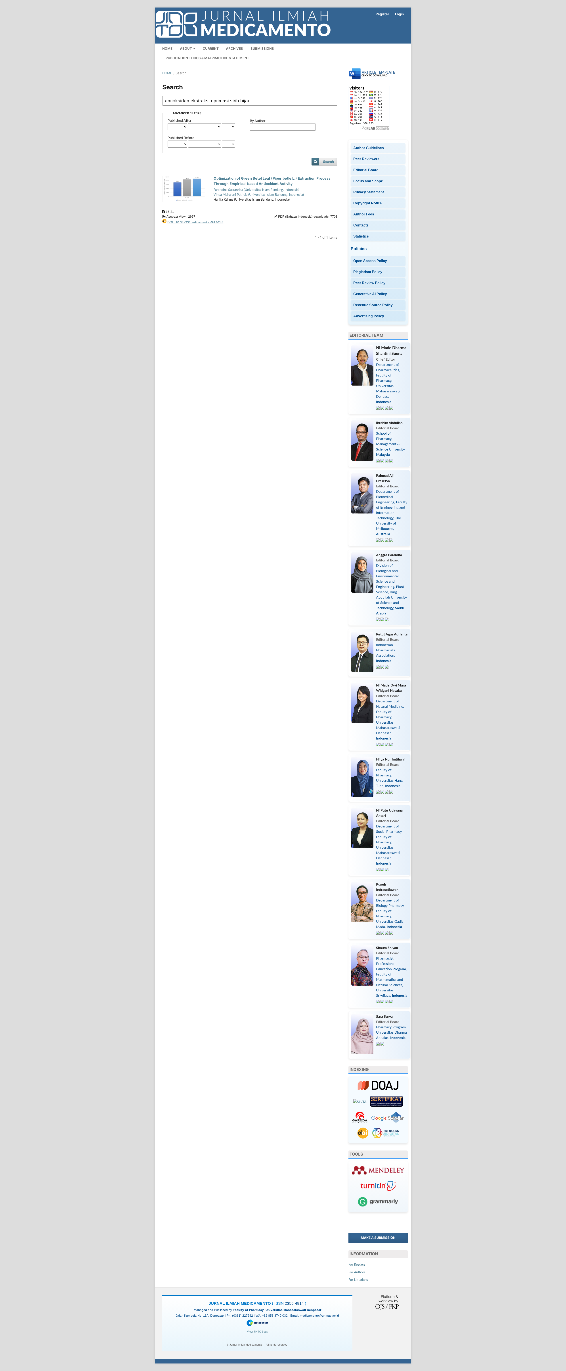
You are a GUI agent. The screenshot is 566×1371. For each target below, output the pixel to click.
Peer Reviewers (366, 159)
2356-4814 (295, 1303)
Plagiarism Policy (367, 272)
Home (167, 49)
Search (328, 162)
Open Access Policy (370, 261)
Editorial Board (366, 170)
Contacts (361, 225)
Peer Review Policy (369, 283)
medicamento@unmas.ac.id (319, 1315)
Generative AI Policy (370, 294)
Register (382, 14)
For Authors (356, 1272)
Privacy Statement (368, 192)
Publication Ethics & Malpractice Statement (207, 58)
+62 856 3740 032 (275, 1315)
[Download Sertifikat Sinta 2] (386, 1102)
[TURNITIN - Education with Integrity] (378, 1186)
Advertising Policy (368, 316)
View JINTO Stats (257, 1331)
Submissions (262, 49)
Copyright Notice (367, 203)
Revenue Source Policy (373, 305)
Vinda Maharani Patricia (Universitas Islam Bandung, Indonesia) (259, 194)
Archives (234, 49)
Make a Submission (378, 1238)
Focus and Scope (368, 181)
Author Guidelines (368, 148)
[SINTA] (360, 1102)
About (186, 49)
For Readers (356, 1264)
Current (211, 49)
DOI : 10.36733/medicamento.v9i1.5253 (195, 222)
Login (399, 14)
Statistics (361, 236)
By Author (258, 121)
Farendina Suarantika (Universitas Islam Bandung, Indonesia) (256, 190)
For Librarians (358, 1280)
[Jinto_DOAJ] (378, 1086)
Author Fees (363, 214)
